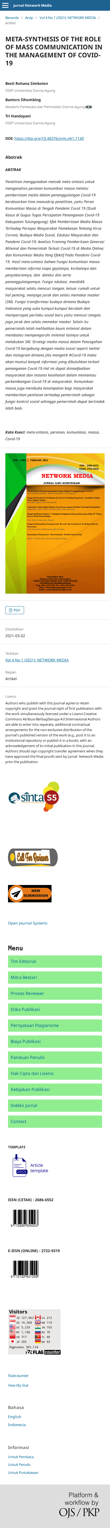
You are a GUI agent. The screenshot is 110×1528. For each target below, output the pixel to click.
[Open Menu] (5, 5)
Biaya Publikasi (26, 1041)
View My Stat (18, 1385)
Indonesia (17, 1424)
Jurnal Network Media (32, 5)
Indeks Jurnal (24, 1105)
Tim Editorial (23, 961)
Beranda (12, 17)
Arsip (29, 17)
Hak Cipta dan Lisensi (32, 1073)
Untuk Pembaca (21, 1456)
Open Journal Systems (28, 923)
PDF (16, 610)
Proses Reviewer (27, 993)
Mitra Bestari (24, 977)
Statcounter (18, 1375)
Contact (18, 1121)
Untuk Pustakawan (23, 1472)
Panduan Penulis (28, 1057)
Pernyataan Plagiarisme (35, 1025)
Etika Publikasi (25, 1009)
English (14, 1416)
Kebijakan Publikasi (30, 1089)
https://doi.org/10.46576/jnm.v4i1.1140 (49, 138)
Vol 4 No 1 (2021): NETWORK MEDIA (68, 17)
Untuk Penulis (19, 1464)
